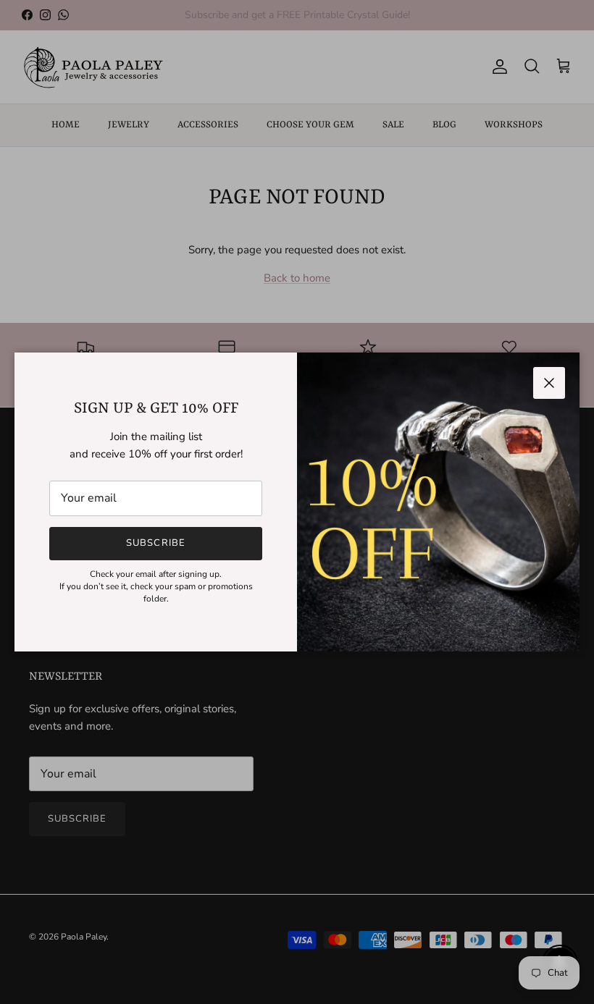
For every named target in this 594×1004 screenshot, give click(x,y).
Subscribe (155, 542)
